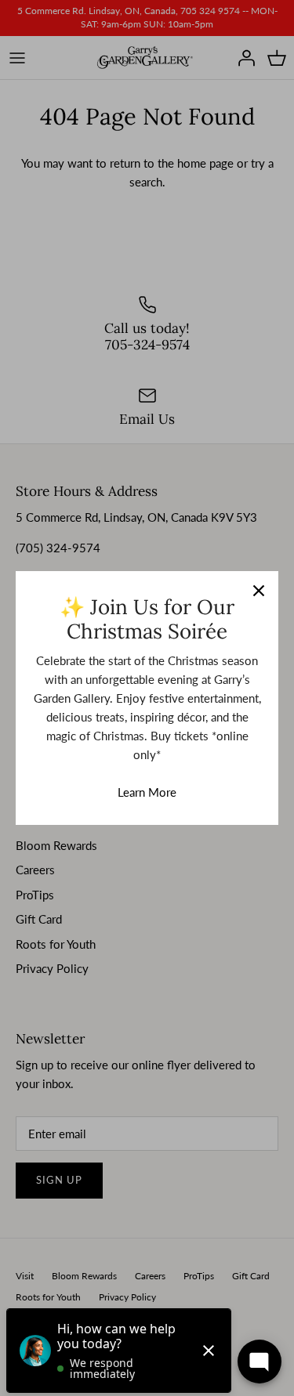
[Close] (258, 590)
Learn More (147, 792)
